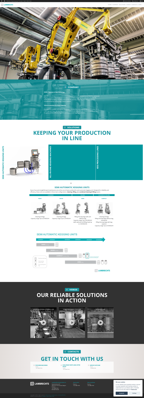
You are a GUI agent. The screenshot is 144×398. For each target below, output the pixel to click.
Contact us (135, 1)
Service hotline (127, 1)
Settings (134, 393)
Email (37, 366)
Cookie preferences (61, 395)
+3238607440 (93, 368)
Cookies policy (54, 395)
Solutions (122, 4)
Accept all (121, 393)
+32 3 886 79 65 (39, 368)
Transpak (20, 1)
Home (110, 4)
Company (115, 4)
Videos (128, 4)
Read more (134, 389)
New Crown (29, 1)
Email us (53, 386)
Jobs (142, 1)
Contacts (134, 4)
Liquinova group (14, 1)
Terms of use (47, 395)
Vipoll (24, 1)
